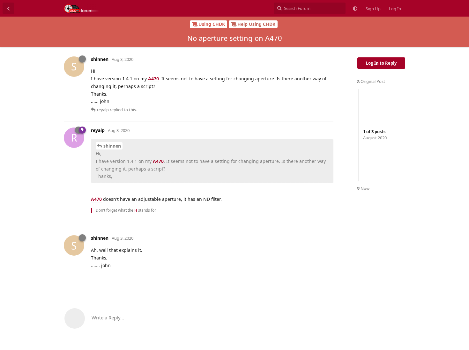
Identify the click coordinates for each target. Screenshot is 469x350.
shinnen (112, 146)
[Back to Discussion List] (8, 8)
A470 (153, 79)
